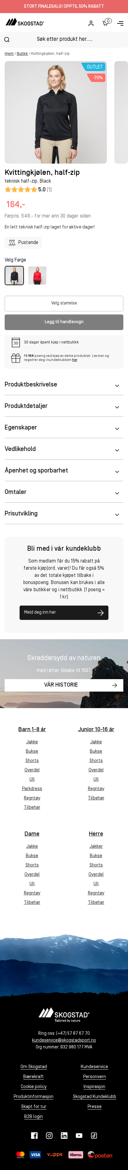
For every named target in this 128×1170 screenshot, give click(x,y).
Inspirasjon (94, 1087)
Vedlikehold (20, 449)
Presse (95, 1107)
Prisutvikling (21, 514)
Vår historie (61, 685)
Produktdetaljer (26, 406)
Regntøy (32, 798)
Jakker (96, 846)
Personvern (94, 1077)
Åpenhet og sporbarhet (36, 471)
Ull (32, 779)
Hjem (9, 54)
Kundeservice (94, 1067)
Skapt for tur (33, 1107)
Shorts (32, 761)
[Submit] (6, 39)
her (74, 360)
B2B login (33, 1117)
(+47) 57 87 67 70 (73, 1033)
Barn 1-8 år (32, 730)
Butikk (22, 54)
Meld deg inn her (40, 612)
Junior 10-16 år (96, 730)
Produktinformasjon (33, 1097)
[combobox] (64, 39)
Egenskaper (21, 428)
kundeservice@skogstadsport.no (64, 1040)
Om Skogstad (34, 1067)
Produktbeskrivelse (31, 385)
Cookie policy (34, 1087)
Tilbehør (32, 807)
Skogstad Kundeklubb (94, 1097)
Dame (32, 834)
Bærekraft (33, 1077)
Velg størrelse (64, 303)
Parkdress (32, 789)
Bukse (32, 751)
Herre (96, 834)
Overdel (32, 770)
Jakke (32, 742)
